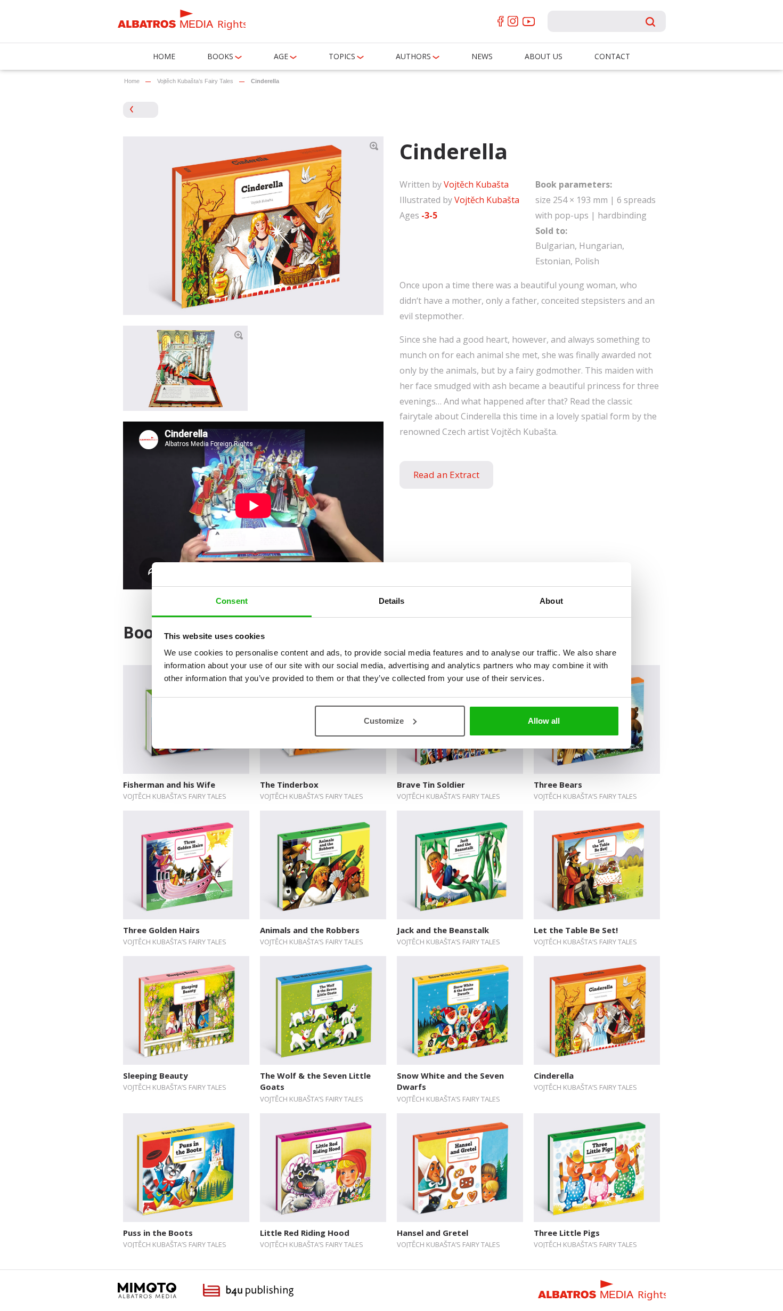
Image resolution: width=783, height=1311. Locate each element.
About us (543, 56)
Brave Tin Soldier (431, 784)
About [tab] (551, 600)
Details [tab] (392, 600)
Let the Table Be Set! (576, 930)
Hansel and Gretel (432, 1232)
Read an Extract (446, 474)
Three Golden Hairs (161, 930)
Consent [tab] (232, 600)
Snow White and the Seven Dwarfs (450, 1081)
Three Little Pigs (567, 1232)
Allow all (544, 720)
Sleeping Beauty (155, 1075)
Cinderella (554, 1075)
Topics (342, 56)
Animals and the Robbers (310, 930)
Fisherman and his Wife (169, 784)
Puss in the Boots (158, 1232)
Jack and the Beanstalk (443, 930)
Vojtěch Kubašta (476, 184)
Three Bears (558, 784)
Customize (384, 720)
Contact (612, 56)
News (482, 56)
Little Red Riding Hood (304, 1232)
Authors (413, 56)
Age (281, 56)
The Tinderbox (289, 784)
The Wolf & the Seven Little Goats (315, 1081)
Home (164, 56)
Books (220, 56)
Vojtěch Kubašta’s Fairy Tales (195, 81)
